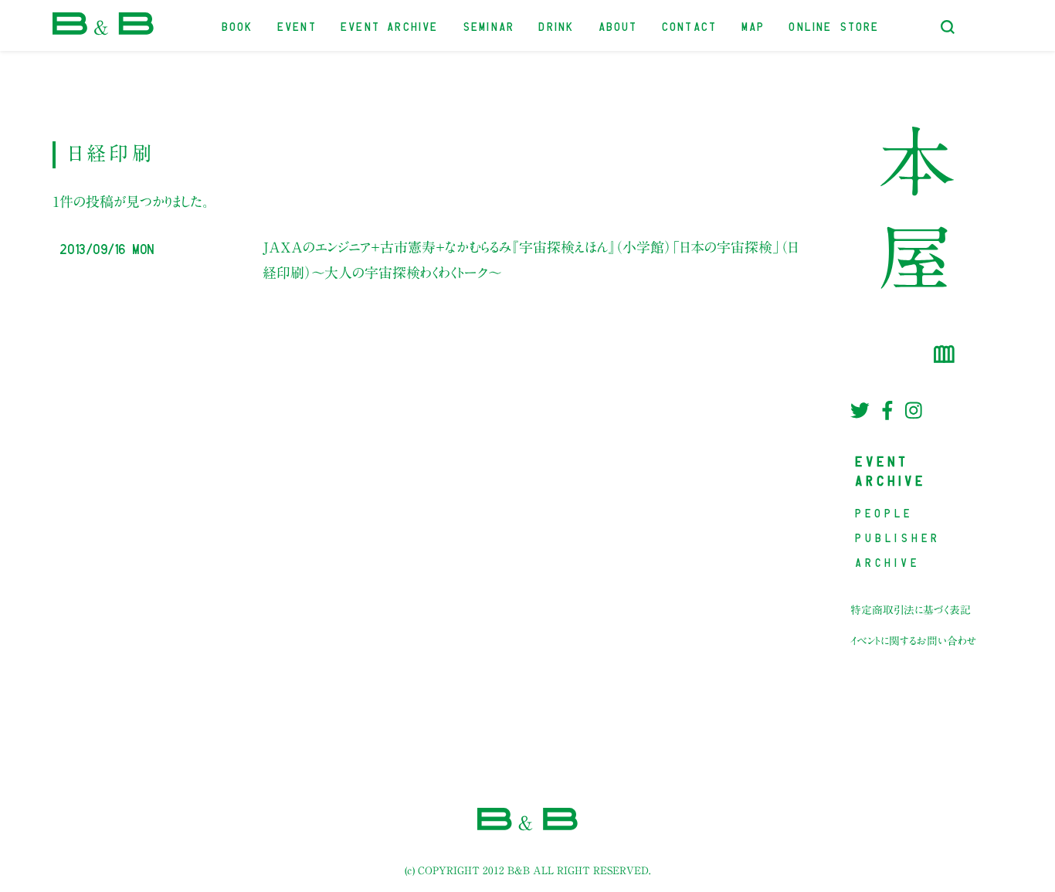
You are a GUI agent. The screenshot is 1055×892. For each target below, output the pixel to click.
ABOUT (619, 25)
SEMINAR (489, 25)
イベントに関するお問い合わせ (913, 641)
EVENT (297, 25)
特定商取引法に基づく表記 (910, 610)
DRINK (557, 25)
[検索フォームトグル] (948, 27)
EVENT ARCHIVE (390, 25)
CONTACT (690, 25)
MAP (754, 25)
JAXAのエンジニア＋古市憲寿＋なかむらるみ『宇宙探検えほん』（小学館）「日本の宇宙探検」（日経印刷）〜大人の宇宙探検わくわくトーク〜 (531, 259)
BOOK (238, 25)
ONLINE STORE (834, 25)
